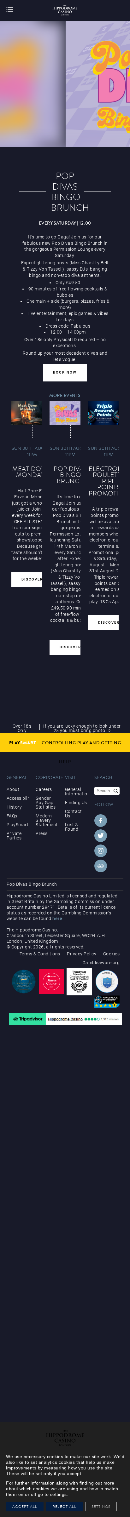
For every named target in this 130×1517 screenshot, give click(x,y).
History (14, 807)
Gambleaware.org (101, 962)
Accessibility (18, 798)
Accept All (24, 1506)
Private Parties (14, 835)
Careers (44, 789)
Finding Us (76, 802)
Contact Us (73, 813)
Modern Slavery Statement (47, 820)
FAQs (12, 815)
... (68, 626)
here (57, 918)
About (13, 789)
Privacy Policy (81, 953)
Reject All (64, 1506)
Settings (103, 1506)
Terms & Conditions (40, 953)
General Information (76, 791)
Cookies (111, 953)
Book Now (65, 372)
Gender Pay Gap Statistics (46, 803)
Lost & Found (72, 827)
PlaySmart (18, 824)
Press (42, 833)
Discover (32, 579)
